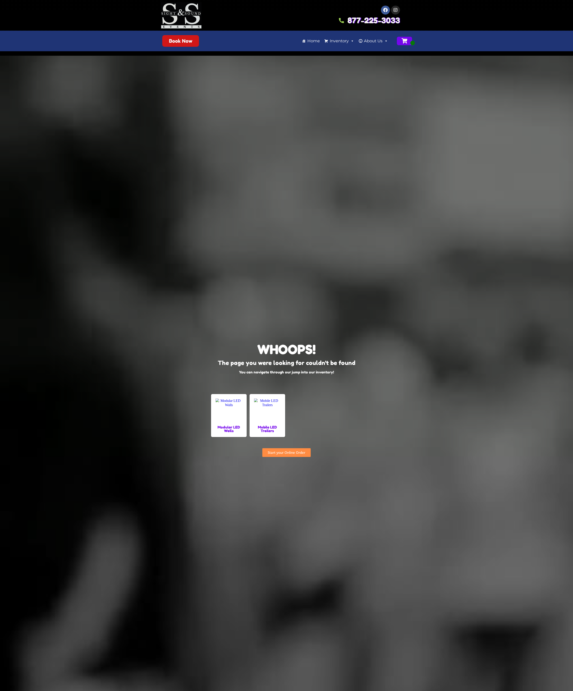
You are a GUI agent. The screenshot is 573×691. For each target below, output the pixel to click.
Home (313, 40)
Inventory (339, 40)
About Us (373, 40)
